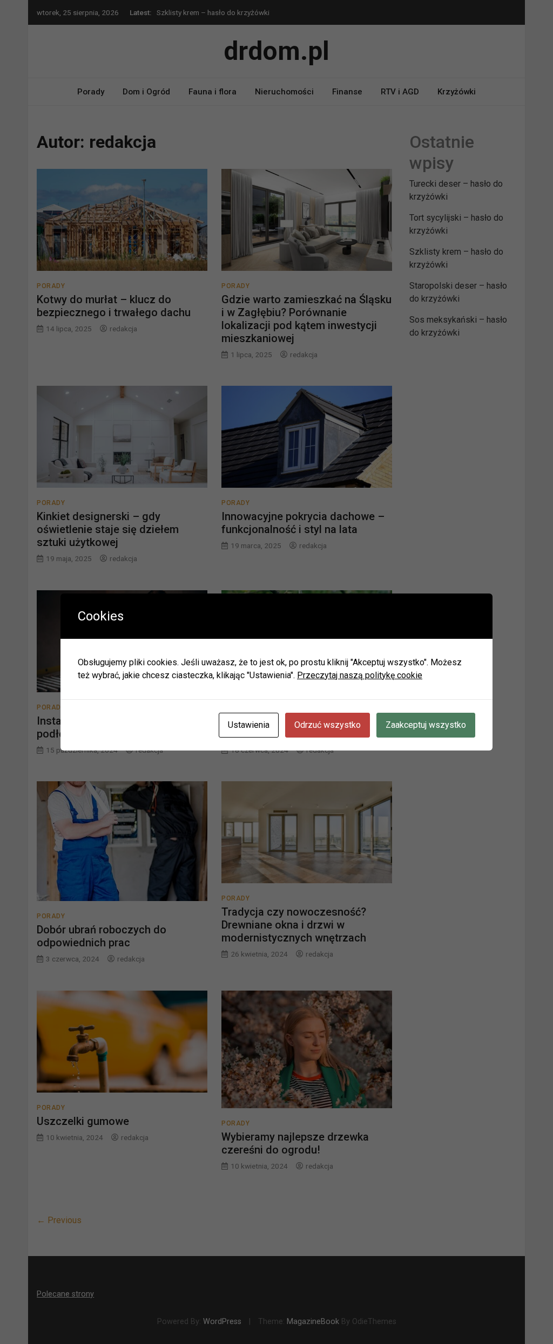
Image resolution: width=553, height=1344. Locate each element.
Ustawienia (248, 725)
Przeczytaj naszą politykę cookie (359, 675)
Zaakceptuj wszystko (426, 725)
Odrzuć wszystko (327, 725)
